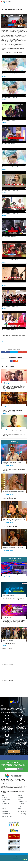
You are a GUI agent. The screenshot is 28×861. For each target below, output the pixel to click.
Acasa (3, 795)
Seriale (19, 799)
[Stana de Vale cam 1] (14, 842)
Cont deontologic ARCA (21, 808)
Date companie (23, 806)
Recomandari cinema (6, 813)
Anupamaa (5, 427)
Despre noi (20, 795)
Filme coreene (4, 810)
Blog (7, 740)
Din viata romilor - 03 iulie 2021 (10, 143)
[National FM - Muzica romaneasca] (14, 830)
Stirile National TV (5, 803)
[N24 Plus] (14, 824)
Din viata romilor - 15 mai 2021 (10, 306)
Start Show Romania (10, 465)
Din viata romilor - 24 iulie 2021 (10, 74)
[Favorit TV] (14, 836)
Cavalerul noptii (6, 405)
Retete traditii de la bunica (7, 816)
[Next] (5, 341)
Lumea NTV (20, 797)
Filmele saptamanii (6, 799)
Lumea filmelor (5, 814)
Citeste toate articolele (14, 751)
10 (18, 338)
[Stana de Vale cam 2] (14, 848)
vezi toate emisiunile (14, 560)
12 (24, 338)
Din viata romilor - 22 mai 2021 (10, 283)
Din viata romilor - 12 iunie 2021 (10, 213)
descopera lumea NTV (13, 442)
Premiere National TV (22, 801)
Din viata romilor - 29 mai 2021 (10, 259)
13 (2, 341)
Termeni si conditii (22, 813)
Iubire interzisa (7, 617)
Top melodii (21, 740)
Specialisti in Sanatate (8, 595)
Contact (24, 810)
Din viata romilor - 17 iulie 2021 (10, 97)
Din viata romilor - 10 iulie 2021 (10, 120)
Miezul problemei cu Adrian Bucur (11, 574)
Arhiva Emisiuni (21, 803)
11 (21, 338)
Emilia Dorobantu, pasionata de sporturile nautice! (13, 492)
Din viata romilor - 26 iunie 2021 (10, 167)
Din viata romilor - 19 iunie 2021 (10, 190)
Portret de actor (5, 806)
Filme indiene (4, 808)
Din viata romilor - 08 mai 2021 (10, 329)
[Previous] (2, 339)
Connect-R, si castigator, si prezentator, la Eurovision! (14, 548)
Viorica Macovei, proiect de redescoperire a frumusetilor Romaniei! (14, 520)
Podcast (21, 724)
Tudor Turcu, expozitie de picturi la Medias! (12, 463)
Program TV (4, 797)
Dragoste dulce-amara (8, 382)
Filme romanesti (5, 811)
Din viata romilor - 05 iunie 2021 (10, 236)
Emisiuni (7, 724)
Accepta (25, 859)
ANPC (25, 814)
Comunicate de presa (22, 811)
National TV (20, 853)
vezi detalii (5, 390)
